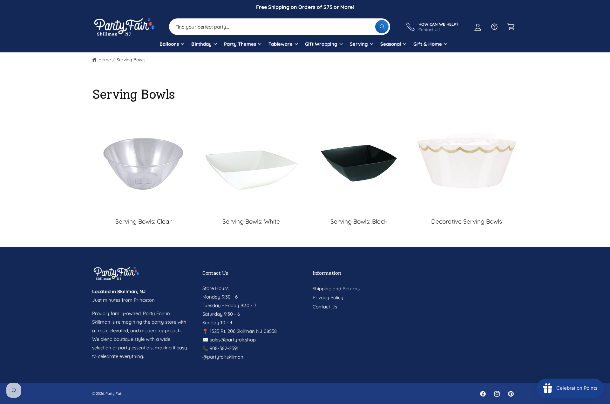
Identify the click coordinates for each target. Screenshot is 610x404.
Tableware (280, 44)
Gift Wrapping (321, 44)
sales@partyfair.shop (232, 340)
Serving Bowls (131, 60)
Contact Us (325, 307)
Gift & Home (427, 44)
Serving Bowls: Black (358, 221)
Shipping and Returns (336, 289)
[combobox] (279, 26)
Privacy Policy (328, 297)
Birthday (201, 44)
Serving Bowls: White (251, 221)
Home (104, 60)
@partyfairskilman (222, 357)
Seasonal (390, 44)
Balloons (169, 44)
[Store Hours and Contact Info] (494, 26)
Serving (359, 44)
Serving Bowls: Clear (143, 221)
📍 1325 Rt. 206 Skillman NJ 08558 (239, 331)
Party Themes (240, 44)
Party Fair (113, 393)
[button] (171, 46)
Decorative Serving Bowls (466, 221)
